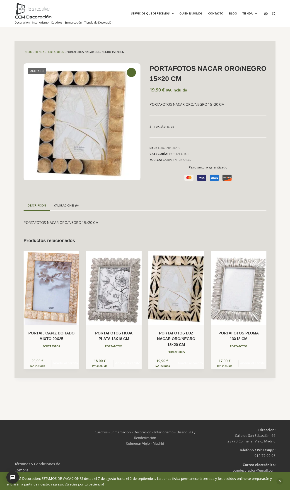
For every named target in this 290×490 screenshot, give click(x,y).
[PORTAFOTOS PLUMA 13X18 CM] (239, 288)
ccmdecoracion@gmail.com (254, 470)
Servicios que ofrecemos (150, 13)
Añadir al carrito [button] (65, 363)
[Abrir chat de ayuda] (12, 477)
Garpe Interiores (177, 160)
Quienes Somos (191, 13)
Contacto (215, 13)
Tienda (247, 13)
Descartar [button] (279, 481)
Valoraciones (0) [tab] (66, 205)
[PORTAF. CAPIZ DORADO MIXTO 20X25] (51, 288)
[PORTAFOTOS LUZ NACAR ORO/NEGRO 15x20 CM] (176, 288)
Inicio (28, 52)
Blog (233, 13)
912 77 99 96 (265, 455)
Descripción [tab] (37, 205)
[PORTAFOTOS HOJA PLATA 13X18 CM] (114, 288)
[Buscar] (274, 13)
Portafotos (55, 52)
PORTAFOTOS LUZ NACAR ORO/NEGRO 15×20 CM (176, 339)
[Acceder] (266, 13)
